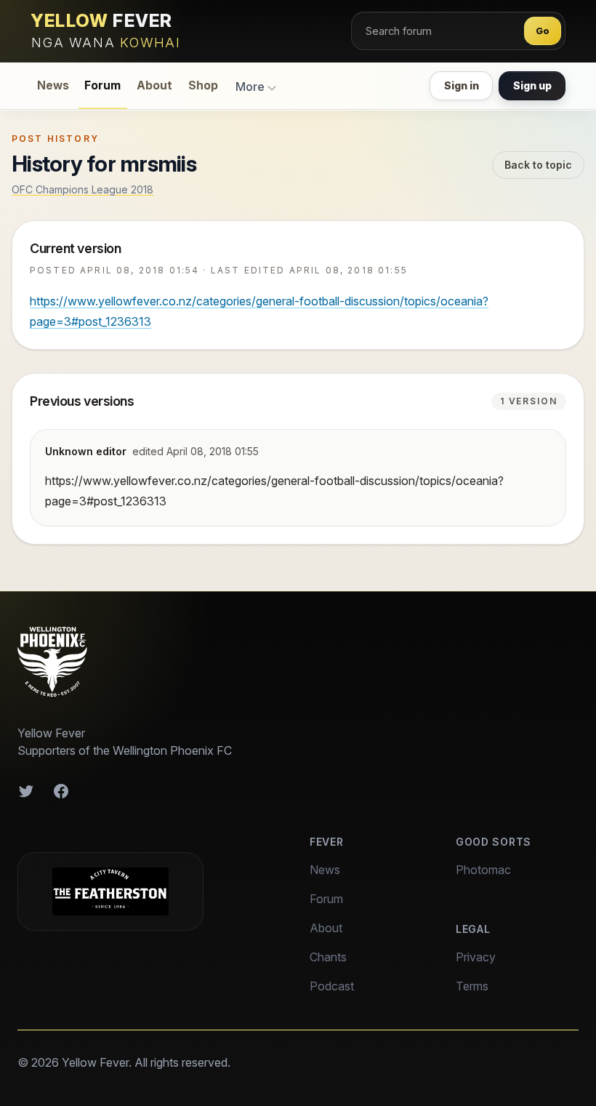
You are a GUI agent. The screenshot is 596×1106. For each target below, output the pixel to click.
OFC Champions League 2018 (82, 189)
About (154, 85)
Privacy (476, 957)
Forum (102, 85)
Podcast (332, 986)
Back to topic (538, 165)
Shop (203, 85)
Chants (328, 957)
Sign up (532, 85)
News (53, 85)
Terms (472, 986)
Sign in (461, 85)
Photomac (483, 869)
